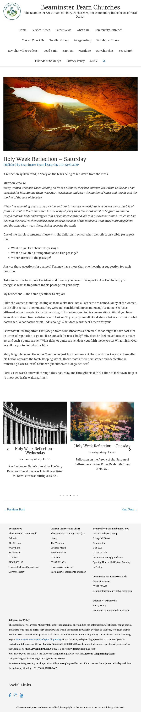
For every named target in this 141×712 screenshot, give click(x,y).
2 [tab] (63, 495)
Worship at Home (107, 40)
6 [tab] (77, 495)
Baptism (68, 50)
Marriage (85, 50)
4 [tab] (70, 495)
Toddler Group (58, 40)
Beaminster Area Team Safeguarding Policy (38, 639)
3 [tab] (67, 495)
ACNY (93, 61)
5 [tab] (74, 495)
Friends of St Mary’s (48, 61)
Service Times (41, 30)
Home (22, 30)
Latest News (63, 30)
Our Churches (104, 50)
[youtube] (21, 696)
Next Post (129, 509)
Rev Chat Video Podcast (23, 50)
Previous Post (14, 509)
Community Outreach (108, 30)
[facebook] (11, 696)
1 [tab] (60, 495)
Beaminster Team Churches (80, 7)
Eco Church (126, 50)
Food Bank (50, 50)
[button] (104, 61)
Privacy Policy (75, 61)
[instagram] (17, 696)
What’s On (83, 30)
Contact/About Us (33, 40)
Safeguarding (82, 40)
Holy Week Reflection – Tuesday (56, 446)
